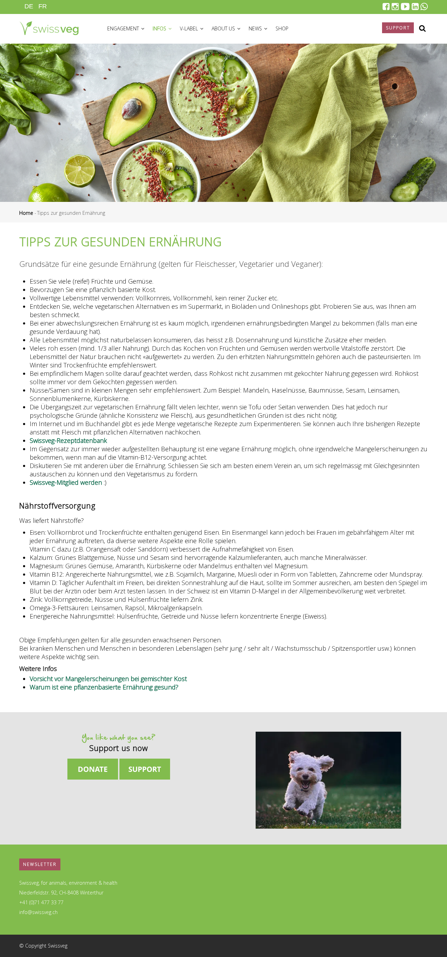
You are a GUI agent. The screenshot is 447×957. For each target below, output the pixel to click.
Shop (282, 28)
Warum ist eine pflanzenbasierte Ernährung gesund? (104, 687)
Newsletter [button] (40, 864)
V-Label (189, 28)
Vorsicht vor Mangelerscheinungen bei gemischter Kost (108, 678)
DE (28, 6)
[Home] (49, 27)
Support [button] (398, 28)
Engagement (123, 28)
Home (26, 213)
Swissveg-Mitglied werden (66, 482)
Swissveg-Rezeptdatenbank (68, 440)
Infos (160, 28)
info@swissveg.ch (38, 912)
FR (42, 6)
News (256, 28)
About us (224, 28)
